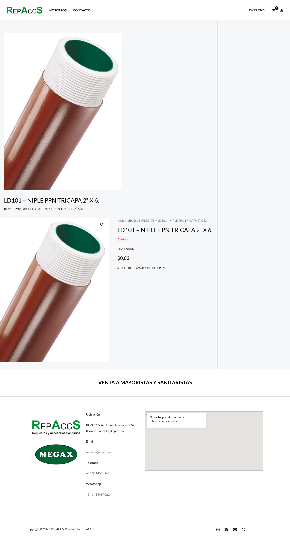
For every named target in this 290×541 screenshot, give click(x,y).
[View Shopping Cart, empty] (273, 10)
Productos (257, 10)
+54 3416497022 (98, 494)
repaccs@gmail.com (99, 452)
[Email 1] (235, 529)
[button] (102, 224)
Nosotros (58, 10)
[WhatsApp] (243, 529)
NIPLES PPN (147, 220)
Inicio (120, 220)
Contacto (82, 10)
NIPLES (132, 220)
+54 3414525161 (98, 473)
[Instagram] (218, 529)
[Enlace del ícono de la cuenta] (281, 10)
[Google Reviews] (226, 529)
